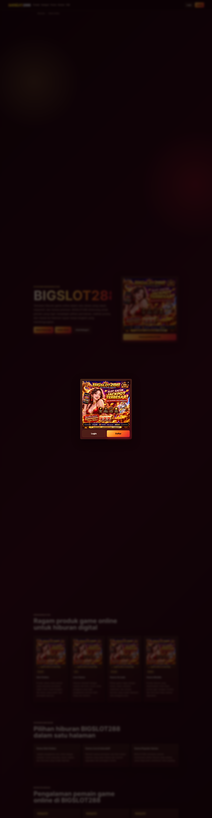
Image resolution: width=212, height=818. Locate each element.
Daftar (118, 433)
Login (94, 433)
